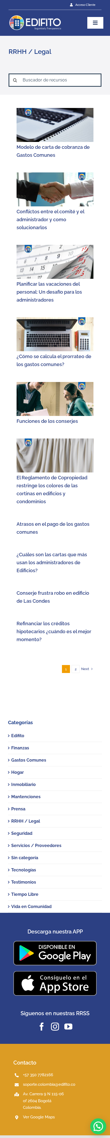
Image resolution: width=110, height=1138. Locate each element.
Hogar (17, 772)
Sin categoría (24, 857)
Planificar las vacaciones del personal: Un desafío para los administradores (49, 292)
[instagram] (55, 1027)
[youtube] (68, 1027)
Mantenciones (26, 796)
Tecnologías (23, 869)
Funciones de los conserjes (47, 421)
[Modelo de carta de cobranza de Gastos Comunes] (55, 125)
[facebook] (42, 1027)
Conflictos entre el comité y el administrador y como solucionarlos (50, 219)
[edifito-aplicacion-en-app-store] (55, 972)
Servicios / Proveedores (36, 845)
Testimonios (23, 882)
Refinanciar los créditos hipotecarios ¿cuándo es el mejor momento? (54, 631)
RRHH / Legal (25, 821)
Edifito (17, 735)
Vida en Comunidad (31, 906)
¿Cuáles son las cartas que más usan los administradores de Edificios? (52, 562)
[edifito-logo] (35, 16)
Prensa (18, 808)
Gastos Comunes (28, 760)
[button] (98, 1126)
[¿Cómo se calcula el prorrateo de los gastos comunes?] (55, 334)
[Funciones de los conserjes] (55, 399)
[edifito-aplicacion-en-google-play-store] (55, 942)
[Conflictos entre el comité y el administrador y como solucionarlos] (55, 189)
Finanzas (20, 747)
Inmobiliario (23, 784)
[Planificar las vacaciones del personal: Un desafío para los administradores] (55, 262)
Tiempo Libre (24, 894)
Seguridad (21, 833)
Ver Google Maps (39, 1117)
